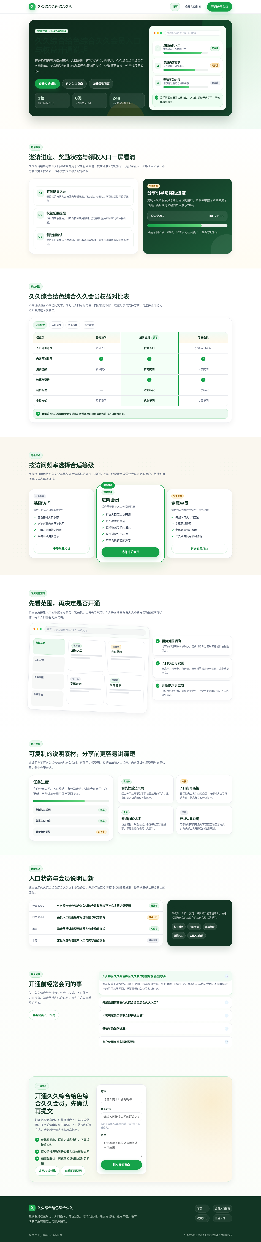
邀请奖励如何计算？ (115, 1028)
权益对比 (178, 926)
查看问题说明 (73, 1171)
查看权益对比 (47, 84)
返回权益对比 (47, 1171)
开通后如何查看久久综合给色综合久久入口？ (130, 1002)
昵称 (103, 1091)
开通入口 (178, 935)
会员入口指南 (193, 6)
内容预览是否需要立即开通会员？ (123, 1015)
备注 (103, 1135)
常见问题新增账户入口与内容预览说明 (81, 940)
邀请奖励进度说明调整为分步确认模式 (81, 929)
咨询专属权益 (199, 548)
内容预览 (194, 926)
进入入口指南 (74, 84)
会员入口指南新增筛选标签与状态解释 (81, 917)
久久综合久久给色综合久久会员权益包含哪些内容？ (135, 976)
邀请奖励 (209, 926)
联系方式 (106, 1108)
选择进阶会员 (130, 552)
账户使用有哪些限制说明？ (119, 1042)
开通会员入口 (219, 7)
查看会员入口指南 (43, 1015)
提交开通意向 (121, 1165)
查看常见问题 (101, 84)
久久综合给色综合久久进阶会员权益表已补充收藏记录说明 (94, 905)
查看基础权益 (61, 548)
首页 (175, 6)
